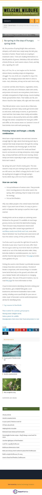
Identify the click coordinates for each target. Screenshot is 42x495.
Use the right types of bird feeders (13, 440)
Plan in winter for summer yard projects (15, 311)
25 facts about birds (8, 425)
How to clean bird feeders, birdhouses (14, 457)
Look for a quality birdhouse (11, 444)
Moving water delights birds (12, 313)
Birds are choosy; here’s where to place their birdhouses (19, 451)
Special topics (12, 25)
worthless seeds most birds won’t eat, (15, 231)
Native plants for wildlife (10, 316)
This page (29, 256)
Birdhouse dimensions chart (11, 447)
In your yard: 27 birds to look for (12, 421)
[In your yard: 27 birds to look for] (11, 350)
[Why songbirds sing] (11, 384)
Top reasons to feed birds (12, 305)
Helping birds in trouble (9, 428)
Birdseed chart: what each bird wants (14, 432)
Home (5, 25)
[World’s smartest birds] (11, 368)
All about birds (7, 415)
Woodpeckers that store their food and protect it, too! (20, 319)
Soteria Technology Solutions (25, 484)
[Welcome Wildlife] (21, 10)
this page (9, 281)
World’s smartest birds (10, 374)
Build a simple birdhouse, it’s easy (13, 454)
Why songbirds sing (9, 392)
